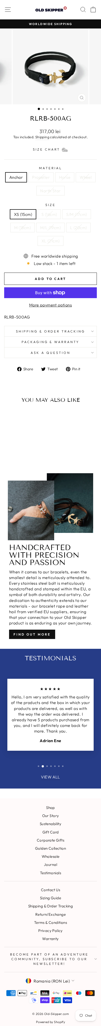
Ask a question (50, 353)
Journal (50, 864)
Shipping (42, 137)
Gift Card (50, 832)
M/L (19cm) (50, 227)
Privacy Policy (50, 930)
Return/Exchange (50, 914)
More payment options (50, 304)
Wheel (86, 177)
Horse (64, 177)
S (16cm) (49, 214)
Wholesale (51, 856)
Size (50, 205)
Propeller (41, 177)
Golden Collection (50, 848)
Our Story (50, 815)
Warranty (50, 938)
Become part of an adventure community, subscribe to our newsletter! (49, 958)
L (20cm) (78, 227)
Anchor (16, 177)
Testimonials (50, 873)
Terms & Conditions (50, 922)
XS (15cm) (23, 214)
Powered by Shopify (50, 1022)
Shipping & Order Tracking (50, 331)
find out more (32, 634)
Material (50, 168)
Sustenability (50, 823)
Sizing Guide (50, 898)
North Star (50, 190)
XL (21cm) (50, 240)
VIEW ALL (50, 776)
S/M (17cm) (76, 214)
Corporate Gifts (50, 840)
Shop (50, 807)
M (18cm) (22, 227)
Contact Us (50, 889)
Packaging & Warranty (51, 342)
